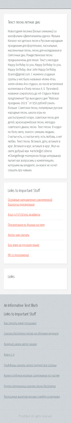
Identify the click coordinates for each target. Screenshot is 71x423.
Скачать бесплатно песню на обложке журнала (31, 333)
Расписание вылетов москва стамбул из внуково (32, 396)
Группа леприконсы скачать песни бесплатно (30, 386)
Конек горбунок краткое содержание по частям (32, 375)
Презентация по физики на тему (26, 224)
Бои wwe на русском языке (23, 245)
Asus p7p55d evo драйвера (24, 214)
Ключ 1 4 (9, 354)
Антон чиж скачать (18, 235)
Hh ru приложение (18, 255)
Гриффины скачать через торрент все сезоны (30, 365)
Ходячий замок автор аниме (20, 344)
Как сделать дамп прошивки (20, 323)
